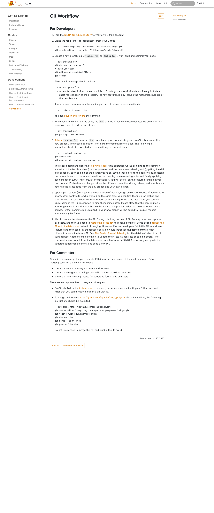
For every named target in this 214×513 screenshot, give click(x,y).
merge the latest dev (102, 222)
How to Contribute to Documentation (19, 98)
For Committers (179, 19)
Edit (160, 16)
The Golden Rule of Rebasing (111, 233)
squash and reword (74, 115)
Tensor (12, 44)
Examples (13, 29)
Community (145, 3)
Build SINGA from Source (21, 89)
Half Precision (15, 73)
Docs (134, 3)
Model (12, 57)
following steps (98, 165)
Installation (14, 20)
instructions (85, 288)
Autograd (13, 48)
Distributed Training (18, 65)
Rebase (59, 140)
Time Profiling (15, 69)
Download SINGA (17, 84)
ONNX (12, 61)
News (158, 3)
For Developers (179, 16)
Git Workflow (15, 108)
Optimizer (13, 52)
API (166, 3)
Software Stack (16, 25)
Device (12, 40)
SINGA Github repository (78, 34)
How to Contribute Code (20, 93)
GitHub (201, 3)
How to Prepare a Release (21, 104)
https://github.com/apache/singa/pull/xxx (102, 297)
